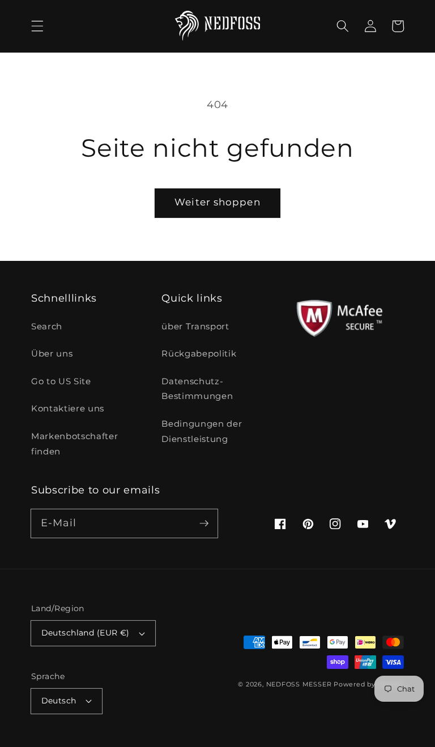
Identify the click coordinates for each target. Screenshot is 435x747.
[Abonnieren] (204, 522)
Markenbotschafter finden (74, 444)
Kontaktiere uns (67, 408)
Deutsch (58, 701)
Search (46, 326)
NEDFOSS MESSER (299, 684)
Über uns (51, 353)
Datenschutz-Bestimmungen (197, 389)
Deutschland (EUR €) (85, 633)
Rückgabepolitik (198, 353)
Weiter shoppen (217, 202)
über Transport (195, 326)
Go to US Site (61, 381)
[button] (37, 26)
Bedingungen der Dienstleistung (201, 431)
